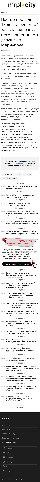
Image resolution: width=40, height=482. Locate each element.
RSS (7, 466)
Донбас (4, 13)
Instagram (9, 457)
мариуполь (8, 175)
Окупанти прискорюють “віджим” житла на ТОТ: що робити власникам (21, 332)
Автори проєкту (8, 434)
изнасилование (10, 178)
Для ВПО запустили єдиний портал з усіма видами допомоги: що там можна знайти (22, 341)
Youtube (9, 462)
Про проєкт (6, 425)
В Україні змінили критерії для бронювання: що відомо (18, 204)
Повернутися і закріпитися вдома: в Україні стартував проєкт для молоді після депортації (22, 313)
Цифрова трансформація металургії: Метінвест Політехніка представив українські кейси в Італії (20, 285)
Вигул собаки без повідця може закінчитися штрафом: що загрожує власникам (20, 350)
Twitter (8, 453)
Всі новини (20, 407)
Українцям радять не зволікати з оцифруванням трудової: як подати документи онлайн (19, 398)
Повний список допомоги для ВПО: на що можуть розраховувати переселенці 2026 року (22, 213)
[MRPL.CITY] (22, 5)
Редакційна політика (10, 438)
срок (19, 175)
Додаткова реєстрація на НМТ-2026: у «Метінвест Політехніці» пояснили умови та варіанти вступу (22, 368)
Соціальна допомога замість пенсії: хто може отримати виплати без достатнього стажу (22, 223)
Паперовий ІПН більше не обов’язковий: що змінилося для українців (21, 359)
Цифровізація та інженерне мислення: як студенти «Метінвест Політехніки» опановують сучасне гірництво (22, 305)
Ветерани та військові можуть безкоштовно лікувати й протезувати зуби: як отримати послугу (22, 275)
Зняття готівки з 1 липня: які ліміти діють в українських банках (22, 188)
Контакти (6, 429)
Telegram (31, 161)
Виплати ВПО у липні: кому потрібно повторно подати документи (20, 196)
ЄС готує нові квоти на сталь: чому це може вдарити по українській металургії (22, 233)
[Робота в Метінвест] (20, 252)
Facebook (19, 163)
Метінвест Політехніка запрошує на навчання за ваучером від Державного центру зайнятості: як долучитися (21, 378)
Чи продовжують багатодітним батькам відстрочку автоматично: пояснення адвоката (21, 388)
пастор (27, 175)
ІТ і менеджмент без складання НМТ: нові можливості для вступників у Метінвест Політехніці (20, 295)
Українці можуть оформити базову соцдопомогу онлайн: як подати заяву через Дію (20, 323)
